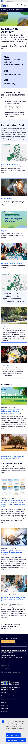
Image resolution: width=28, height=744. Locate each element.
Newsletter (5, 365)
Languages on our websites (9, 699)
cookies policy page (11, 724)
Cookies (3, 702)
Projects (4, 231)
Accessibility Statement (7, 669)
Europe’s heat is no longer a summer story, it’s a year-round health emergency (12, 458)
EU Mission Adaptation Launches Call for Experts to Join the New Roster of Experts (13, 599)
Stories (4, 326)
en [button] (17, 5)
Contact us (4, 693)
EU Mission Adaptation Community (12, 263)
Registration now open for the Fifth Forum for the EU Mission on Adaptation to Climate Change (12, 411)
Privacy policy (5, 705)
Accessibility (4, 711)
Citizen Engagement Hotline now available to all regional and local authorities (11, 552)
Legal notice (4, 708)
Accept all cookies (13, 735)
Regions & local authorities (9, 164)
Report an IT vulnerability (8, 696)
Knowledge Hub (6, 198)
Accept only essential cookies (16, 740)
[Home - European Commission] (5, 5)
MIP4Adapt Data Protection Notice (11, 672)
